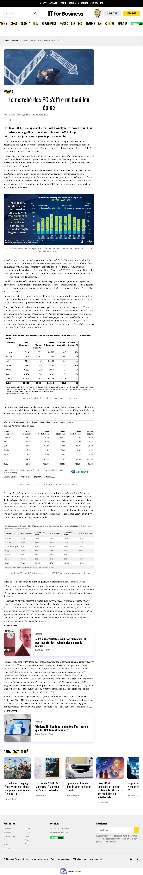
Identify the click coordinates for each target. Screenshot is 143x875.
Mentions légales (40, 859)
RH (99, 23)
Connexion (112, 13)
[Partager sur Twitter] (10, 120)
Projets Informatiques (59, 832)
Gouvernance (49, 23)
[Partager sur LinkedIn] (5, 120)
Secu (35, 23)
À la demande (96, 3)
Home (6, 41)
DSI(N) (63, 3)
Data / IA (7, 828)
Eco (80, 23)
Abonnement (96, 859)
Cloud (14, 23)
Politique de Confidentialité (16, 859)
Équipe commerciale (60, 859)
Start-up (122, 23)
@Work (63, 23)
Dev (73, 23)
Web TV (43, 3)
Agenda (72, 3)
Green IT (25, 23)
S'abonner (131, 13)
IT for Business (80, 859)
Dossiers (109, 23)
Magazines (83, 3)
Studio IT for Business (59, 828)
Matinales (54, 3)
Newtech (90, 23)
